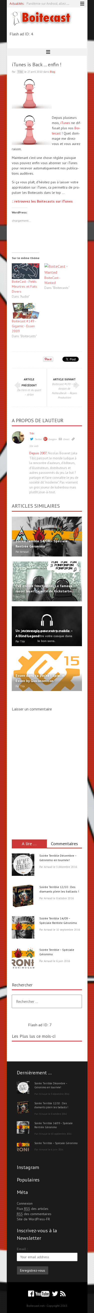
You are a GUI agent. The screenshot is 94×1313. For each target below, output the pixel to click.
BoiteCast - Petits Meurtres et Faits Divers (24, 286)
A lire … (29, 843)
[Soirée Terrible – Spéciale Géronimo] (23, 959)
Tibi (31, 433)
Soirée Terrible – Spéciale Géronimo (55, 1143)
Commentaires (64, 843)
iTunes (65, 123)
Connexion (25, 1203)
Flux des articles (32, 1208)
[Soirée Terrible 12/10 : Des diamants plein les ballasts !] (23, 897)
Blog (52, 71)
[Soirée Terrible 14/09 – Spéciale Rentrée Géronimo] (23, 928)
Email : (22, 1249)
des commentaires (34, 1214)
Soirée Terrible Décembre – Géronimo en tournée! (50, 1085)
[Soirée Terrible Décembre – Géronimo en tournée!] (23, 865)
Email (66, 439)
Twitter (38, 439)
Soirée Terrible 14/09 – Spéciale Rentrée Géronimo (53, 1125)
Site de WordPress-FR (33, 1219)
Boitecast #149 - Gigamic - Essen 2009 (24, 326)
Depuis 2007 (38, 453)
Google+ (52, 439)
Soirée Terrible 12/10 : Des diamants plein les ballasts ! (51, 1105)
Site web (33, 446)
